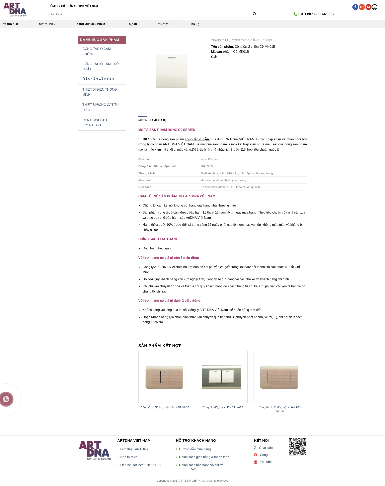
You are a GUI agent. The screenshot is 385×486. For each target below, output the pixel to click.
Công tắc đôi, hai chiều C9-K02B (222, 407)
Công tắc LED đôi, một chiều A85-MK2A (280, 409)
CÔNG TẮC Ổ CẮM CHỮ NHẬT (252, 40)
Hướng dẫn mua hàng (195, 449)
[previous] (139, 386)
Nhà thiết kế (128, 457)
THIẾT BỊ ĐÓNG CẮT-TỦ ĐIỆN (100, 107)
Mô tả (142, 120)
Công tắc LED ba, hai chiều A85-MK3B (165, 407)
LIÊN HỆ (194, 24)
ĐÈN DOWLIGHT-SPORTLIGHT (95, 122)
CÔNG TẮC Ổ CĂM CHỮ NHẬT (100, 66)
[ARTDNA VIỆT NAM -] (23, 10)
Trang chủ (219, 40)
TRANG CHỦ (10, 24)
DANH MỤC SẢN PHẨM (90, 24)
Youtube (265, 462)
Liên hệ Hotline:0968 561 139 (141, 465)
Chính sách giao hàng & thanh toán (204, 457)
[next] (307, 386)
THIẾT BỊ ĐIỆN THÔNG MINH (99, 92)
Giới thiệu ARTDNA (134, 449)
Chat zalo (263, 448)
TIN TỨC (163, 24)
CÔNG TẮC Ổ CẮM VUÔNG (96, 51)
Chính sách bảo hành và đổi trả (201, 465)
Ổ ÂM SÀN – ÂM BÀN (98, 79)
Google (264, 455)
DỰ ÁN (133, 24)
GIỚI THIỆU (46, 24)
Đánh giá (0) (158, 120)
